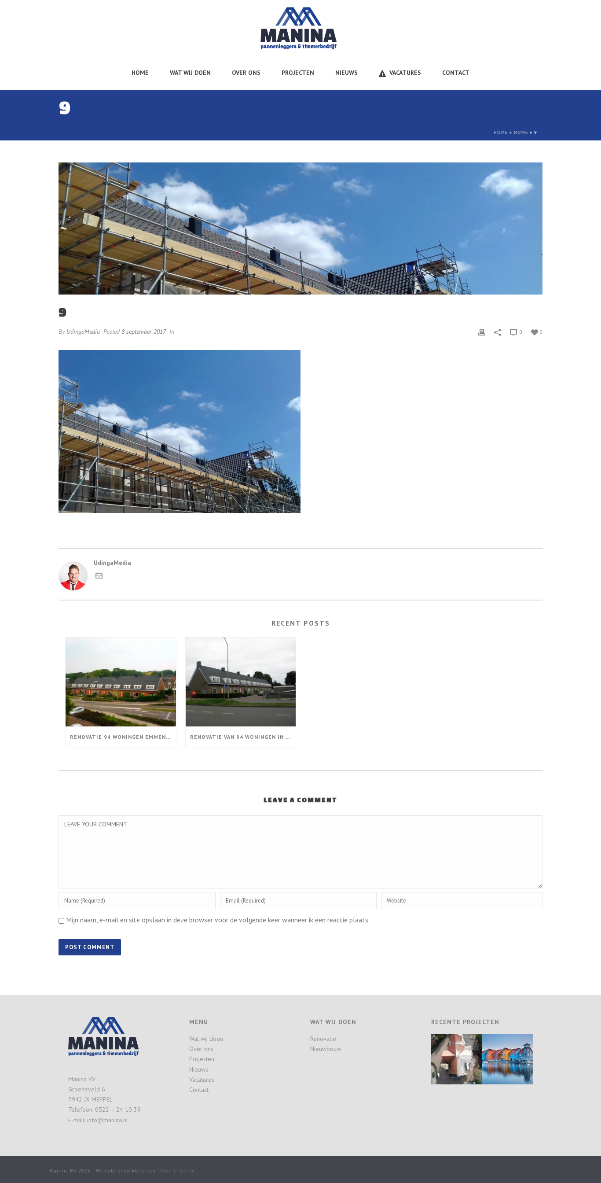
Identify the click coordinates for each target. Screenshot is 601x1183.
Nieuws (346, 73)
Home (140, 73)
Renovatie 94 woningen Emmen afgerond (123, 736)
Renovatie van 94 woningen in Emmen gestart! (243, 736)
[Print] (481, 332)
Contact (455, 73)
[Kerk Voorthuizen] (467, 1055)
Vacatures (405, 73)
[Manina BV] (300, 27)
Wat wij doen (190, 73)
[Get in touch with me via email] (99, 577)
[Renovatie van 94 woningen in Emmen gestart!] (241, 682)
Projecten (298, 73)
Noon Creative (177, 1171)
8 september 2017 (143, 331)
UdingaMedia (83, 331)
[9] (300, 228)
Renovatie (323, 1039)
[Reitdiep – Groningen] (518, 1055)
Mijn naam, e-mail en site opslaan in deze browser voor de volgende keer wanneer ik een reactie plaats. (218, 919)
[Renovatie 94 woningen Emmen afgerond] (121, 682)
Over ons (246, 73)
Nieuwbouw (325, 1049)
